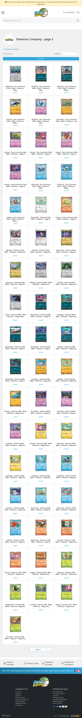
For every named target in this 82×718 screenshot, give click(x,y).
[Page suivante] (49, 649)
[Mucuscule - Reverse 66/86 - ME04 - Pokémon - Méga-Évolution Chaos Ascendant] (66, 237)
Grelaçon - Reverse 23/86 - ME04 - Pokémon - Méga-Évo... (15, 509)
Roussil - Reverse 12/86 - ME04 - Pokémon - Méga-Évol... (15, 573)
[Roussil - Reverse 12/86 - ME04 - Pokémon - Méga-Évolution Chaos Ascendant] (15, 559)
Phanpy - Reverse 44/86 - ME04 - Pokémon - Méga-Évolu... (15, 412)
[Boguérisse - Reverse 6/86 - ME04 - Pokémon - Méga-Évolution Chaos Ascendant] (15, 592)
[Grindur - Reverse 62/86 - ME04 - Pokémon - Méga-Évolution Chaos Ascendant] (66, 270)
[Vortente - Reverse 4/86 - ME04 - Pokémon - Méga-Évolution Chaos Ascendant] (41, 592)
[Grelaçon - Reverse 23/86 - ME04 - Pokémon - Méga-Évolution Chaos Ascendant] (15, 495)
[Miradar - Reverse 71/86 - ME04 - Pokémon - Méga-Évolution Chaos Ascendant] (15, 237)
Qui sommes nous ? (59, 694)
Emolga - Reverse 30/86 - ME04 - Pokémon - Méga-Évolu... (41, 444)
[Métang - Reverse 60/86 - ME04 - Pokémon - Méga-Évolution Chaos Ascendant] (41, 270)
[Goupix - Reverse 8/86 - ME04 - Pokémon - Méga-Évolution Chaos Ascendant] (41, 559)
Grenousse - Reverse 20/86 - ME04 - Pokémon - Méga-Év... (41, 509)
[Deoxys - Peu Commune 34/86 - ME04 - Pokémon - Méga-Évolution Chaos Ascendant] (15, 139)
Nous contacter (57, 703)
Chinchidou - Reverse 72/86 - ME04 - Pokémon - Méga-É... (41, 218)
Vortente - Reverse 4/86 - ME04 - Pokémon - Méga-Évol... (41, 605)
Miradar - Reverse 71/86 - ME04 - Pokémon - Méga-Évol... (15, 251)
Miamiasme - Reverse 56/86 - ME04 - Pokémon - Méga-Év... (40, 315)
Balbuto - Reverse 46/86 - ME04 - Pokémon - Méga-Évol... (67, 380)
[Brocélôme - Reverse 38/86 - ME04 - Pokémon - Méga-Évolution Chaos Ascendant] (41, 398)
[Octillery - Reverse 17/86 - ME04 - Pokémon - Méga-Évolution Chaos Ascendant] (15, 527)
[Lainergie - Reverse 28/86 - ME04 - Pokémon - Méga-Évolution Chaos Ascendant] (15, 463)
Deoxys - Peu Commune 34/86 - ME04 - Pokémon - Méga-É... (15, 153)
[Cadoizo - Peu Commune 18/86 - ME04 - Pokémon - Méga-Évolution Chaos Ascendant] (15, 204)
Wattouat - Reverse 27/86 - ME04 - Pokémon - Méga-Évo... (66, 444)
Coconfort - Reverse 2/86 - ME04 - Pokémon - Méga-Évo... (15, 638)
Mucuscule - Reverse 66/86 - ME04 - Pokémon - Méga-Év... (66, 251)
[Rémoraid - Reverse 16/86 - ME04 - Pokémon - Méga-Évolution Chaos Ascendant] (66, 495)
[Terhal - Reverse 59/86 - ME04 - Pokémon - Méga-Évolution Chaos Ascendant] (15, 302)
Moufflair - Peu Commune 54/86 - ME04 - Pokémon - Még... (40, 88)
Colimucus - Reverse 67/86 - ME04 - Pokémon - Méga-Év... (15, 283)
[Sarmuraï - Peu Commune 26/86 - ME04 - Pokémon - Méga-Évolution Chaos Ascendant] (66, 172)
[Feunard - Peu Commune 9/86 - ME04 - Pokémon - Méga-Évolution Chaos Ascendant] (66, 204)
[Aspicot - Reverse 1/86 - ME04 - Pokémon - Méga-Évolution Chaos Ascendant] (66, 592)
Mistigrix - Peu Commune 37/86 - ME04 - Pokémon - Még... (41, 121)
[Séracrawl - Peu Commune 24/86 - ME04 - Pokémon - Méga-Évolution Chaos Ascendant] (41, 172)
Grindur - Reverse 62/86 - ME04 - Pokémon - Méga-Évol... (67, 283)
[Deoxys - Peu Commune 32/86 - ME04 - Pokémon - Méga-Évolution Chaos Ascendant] (41, 139)
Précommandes (20, 701)
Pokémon (18, 694)
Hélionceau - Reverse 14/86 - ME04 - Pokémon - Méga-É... (41, 541)
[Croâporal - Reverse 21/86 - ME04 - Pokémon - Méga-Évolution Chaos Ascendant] (66, 463)
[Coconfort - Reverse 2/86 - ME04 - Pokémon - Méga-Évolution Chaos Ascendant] (15, 624)
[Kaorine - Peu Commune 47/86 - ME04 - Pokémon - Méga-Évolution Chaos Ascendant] (15, 107)
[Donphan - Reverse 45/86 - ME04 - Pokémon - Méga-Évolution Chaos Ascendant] (41, 366)
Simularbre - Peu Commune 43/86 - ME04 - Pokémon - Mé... (67, 120)
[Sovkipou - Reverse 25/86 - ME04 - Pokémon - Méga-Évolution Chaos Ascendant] (41, 463)
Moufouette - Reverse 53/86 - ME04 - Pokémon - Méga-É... (15, 348)
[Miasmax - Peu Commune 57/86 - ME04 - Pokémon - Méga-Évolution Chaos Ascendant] (66, 74)
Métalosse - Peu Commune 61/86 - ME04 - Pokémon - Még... (15, 88)
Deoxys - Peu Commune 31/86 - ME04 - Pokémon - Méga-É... (15, 185)
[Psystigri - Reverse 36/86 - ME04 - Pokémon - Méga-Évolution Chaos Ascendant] (15, 431)
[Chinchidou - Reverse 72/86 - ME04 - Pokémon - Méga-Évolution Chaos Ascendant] (41, 204)
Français (7, 715)
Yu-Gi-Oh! (18, 692)
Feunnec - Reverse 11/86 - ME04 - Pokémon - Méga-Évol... (67, 541)
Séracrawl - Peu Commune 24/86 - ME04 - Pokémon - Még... (41, 186)
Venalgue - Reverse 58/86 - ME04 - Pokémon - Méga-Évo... (66, 315)
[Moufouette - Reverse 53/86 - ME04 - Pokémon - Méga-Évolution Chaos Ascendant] (15, 334)
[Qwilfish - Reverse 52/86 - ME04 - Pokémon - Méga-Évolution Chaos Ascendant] (66, 334)
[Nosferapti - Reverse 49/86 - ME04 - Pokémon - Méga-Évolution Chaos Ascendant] (15, 366)
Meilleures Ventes (20, 703)
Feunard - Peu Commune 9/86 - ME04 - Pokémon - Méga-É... (66, 218)
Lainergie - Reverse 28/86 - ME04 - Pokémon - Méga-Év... (15, 477)
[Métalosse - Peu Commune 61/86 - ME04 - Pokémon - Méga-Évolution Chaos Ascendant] (15, 74)
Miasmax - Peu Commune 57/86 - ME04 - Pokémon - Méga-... (66, 88)
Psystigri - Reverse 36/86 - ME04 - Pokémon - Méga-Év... (15, 444)
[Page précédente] (32, 649)
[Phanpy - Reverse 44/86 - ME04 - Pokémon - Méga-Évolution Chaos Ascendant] (15, 398)
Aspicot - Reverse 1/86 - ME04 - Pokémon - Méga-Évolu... (67, 605)
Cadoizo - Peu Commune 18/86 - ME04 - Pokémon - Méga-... (15, 219)
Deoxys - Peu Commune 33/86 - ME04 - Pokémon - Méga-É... (66, 153)
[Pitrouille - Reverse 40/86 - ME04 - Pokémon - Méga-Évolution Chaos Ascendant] (66, 398)
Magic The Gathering (21, 699)
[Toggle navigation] (3, 12)
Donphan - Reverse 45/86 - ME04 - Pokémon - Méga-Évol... (41, 380)
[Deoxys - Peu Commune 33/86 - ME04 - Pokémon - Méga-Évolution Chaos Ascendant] (66, 139)
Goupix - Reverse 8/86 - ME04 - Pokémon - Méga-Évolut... (41, 573)
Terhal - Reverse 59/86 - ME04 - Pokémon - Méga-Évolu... (15, 315)
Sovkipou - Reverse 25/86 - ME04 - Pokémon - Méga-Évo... (41, 477)
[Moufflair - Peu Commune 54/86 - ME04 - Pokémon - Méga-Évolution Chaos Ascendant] (41, 74)
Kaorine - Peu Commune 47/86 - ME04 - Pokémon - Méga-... (15, 121)
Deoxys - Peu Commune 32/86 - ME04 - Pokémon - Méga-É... (41, 153)
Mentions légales (58, 701)
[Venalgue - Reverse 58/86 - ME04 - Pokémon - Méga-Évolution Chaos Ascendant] (66, 302)
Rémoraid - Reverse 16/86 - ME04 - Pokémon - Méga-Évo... (66, 509)
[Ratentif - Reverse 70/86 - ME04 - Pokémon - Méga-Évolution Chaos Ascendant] (41, 237)
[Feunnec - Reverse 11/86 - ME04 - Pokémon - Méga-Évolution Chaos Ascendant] (66, 527)
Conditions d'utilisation (60, 699)
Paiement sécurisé (58, 697)
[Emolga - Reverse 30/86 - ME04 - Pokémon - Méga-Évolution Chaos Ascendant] (41, 431)
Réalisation (66, 716)
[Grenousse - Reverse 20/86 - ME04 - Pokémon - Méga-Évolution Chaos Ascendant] (41, 495)
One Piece (18, 696)
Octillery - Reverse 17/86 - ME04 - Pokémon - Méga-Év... (15, 541)
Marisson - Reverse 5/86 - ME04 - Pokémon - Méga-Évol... (67, 573)
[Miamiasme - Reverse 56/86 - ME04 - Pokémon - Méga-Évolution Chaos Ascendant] (41, 302)
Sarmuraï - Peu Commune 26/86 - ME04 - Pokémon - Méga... (66, 186)
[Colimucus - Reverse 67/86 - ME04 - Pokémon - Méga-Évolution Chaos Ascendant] (15, 270)
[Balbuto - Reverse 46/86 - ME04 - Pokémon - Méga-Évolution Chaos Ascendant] (66, 366)
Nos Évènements (58, 692)
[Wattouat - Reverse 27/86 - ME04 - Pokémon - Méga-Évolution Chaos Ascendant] (66, 431)
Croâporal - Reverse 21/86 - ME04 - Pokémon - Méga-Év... (66, 477)
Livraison (55, 696)
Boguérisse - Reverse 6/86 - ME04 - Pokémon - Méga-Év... (15, 605)
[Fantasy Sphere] (41, 12)
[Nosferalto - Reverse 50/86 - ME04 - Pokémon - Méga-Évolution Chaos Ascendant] (41, 334)
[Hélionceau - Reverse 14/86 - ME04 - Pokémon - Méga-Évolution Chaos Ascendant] (41, 527)
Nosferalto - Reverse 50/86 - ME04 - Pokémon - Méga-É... (41, 348)
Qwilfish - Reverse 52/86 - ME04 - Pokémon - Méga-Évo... (66, 348)
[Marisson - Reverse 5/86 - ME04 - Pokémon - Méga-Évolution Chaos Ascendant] (66, 559)
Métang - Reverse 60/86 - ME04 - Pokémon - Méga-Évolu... (41, 283)
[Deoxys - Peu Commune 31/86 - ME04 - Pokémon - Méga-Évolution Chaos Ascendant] (15, 172)
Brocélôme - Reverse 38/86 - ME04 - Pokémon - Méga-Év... (41, 412)
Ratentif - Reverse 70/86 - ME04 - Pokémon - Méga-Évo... (41, 251)
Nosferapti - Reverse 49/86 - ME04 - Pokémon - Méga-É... (15, 380)
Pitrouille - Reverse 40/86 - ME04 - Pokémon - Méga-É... (66, 412)
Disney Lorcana (20, 697)
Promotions (19, 705)
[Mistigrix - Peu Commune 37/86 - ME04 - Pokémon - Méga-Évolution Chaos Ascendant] (41, 107)
